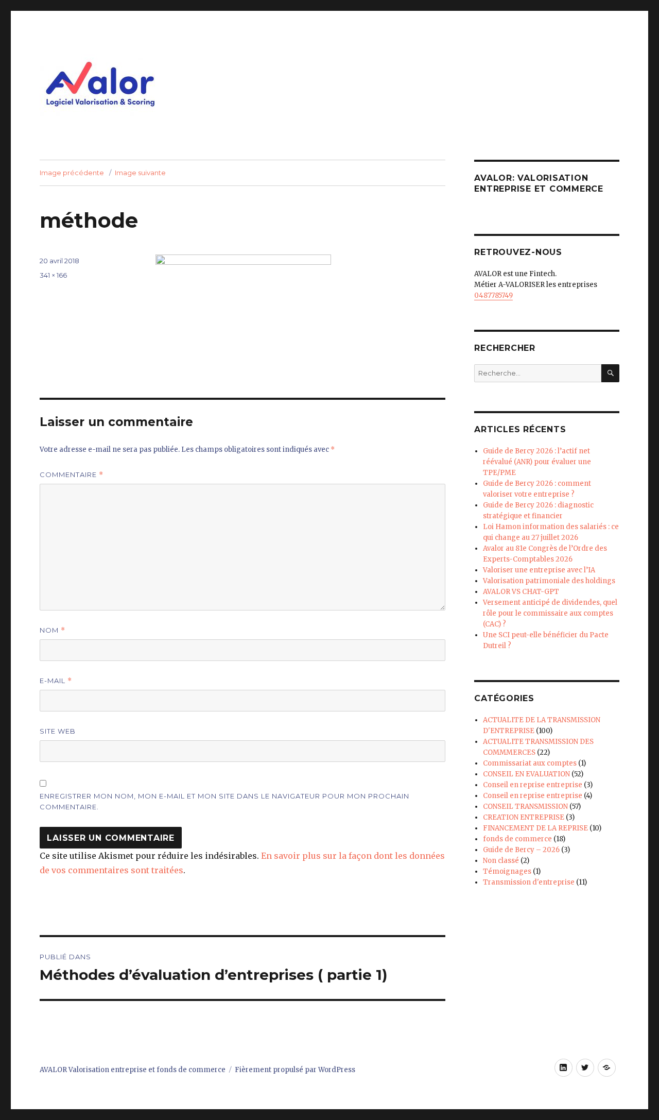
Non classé (501, 860)
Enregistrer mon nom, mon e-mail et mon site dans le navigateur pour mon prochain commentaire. (224, 801)
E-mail (56, 680)
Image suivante (140, 172)
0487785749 (493, 295)
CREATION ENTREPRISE (523, 817)
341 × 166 (53, 275)
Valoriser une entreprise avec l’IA (539, 570)
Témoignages (507, 871)
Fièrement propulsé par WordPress (295, 1069)
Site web (58, 731)
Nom (52, 630)
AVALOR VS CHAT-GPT (521, 591)
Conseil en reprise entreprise (532, 784)
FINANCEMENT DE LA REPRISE (535, 828)
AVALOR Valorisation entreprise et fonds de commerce (133, 1069)
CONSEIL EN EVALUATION (526, 774)
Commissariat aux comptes (530, 763)
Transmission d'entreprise (529, 882)
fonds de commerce (517, 839)
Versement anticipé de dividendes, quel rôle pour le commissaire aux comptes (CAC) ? (550, 613)
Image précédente (72, 172)
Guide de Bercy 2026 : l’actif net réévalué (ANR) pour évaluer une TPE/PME (537, 462)
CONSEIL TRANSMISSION (525, 806)
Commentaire (71, 474)
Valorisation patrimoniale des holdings (549, 580)
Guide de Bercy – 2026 (521, 849)
